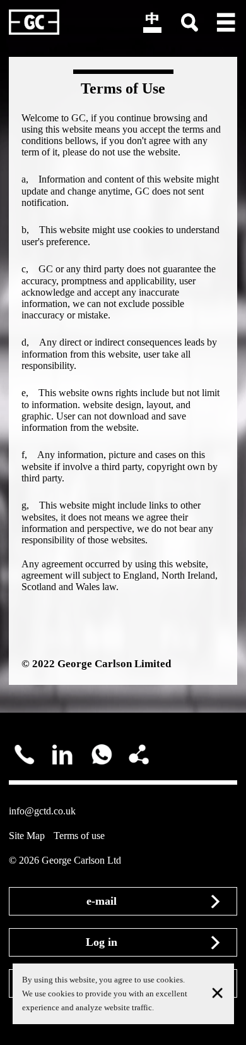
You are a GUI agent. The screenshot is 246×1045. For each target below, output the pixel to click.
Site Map (27, 835)
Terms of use (79, 835)
